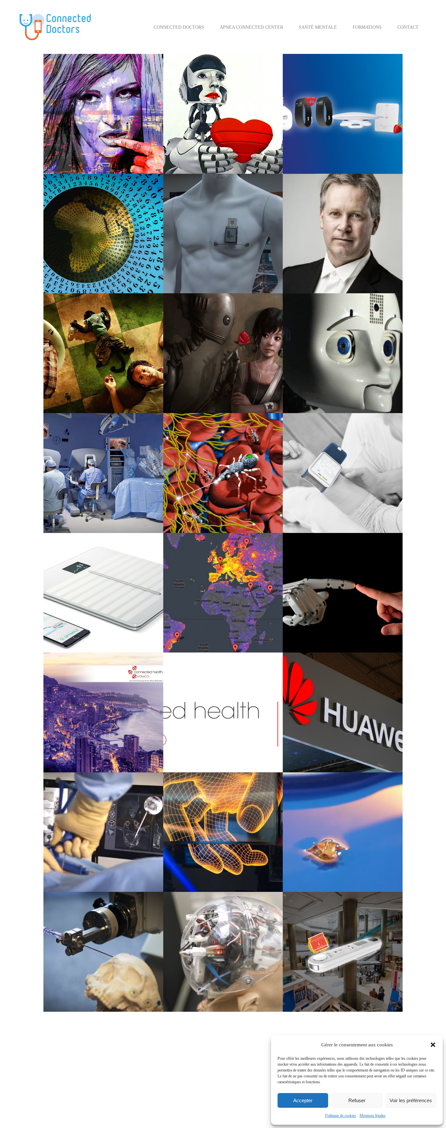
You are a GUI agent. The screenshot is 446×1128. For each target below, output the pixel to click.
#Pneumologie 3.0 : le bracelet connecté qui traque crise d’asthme (219, 200)
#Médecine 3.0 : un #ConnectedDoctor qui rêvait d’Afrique (98, 200)
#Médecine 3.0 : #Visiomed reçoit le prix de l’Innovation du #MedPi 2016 (342, 919)
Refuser (356, 1100)
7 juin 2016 (307, 608)
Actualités (66, 130)
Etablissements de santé (126, 266)
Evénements (352, 625)
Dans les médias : (208, 266)
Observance (248, 386)
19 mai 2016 (308, 848)
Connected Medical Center (218, 130)
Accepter (302, 1100)
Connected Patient (125, 138)
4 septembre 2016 (73, 121)
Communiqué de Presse (328, 130)
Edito (194, 147)
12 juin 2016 (309, 489)
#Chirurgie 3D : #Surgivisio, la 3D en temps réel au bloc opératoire (100, 799)
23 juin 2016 (309, 369)
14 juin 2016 (189, 480)
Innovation (211, 147)
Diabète (126, 258)
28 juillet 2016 (310, 249)
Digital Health (227, 985)
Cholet (108, 130)
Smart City (186, 395)
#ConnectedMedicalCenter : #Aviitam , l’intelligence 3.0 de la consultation (220, 320)
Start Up (94, 155)
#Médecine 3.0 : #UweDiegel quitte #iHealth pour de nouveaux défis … (336, 200)
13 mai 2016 (188, 968)
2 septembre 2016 (313, 113)
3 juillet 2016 (189, 352)
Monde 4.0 (75, 155)
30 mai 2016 (69, 720)
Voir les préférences (411, 1100)
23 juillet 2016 (71, 352)
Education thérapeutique (105, 147)
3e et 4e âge (307, 378)
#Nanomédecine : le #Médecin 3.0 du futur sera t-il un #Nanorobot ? (219, 440)
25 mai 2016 (188, 728)
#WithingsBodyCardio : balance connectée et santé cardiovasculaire (102, 560)
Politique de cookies (340, 1115)
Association (88, 130)
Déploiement (68, 147)
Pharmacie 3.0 (220, 634)
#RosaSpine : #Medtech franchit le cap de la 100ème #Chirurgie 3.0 (102, 919)
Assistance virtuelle (359, 121)
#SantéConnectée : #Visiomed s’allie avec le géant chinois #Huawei (338, 679)
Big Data (86, 617)
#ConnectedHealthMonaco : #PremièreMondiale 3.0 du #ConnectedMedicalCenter (216, 679)
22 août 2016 (69, 241)
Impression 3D (70, 873)
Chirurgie (87, 489)
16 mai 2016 (69, 959)
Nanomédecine (190, 514)
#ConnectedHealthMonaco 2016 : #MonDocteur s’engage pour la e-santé (102, 679)
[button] (433, 1044)
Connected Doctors (89, 138)
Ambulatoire (209, 121)
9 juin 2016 (68, 608)
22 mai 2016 (69, 848)
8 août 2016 (188, 249)
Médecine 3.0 (236, 147)
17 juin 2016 (69, 480)
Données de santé (112, 378)
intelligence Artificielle (317, 147)
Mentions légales (372, 1115)
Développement (232, 138)
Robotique (132, 506)
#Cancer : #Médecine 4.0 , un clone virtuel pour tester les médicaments (98, 440)
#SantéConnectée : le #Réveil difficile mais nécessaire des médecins (97, 320)
